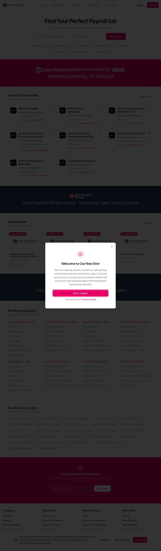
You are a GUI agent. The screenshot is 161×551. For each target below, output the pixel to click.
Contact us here (88, 299)
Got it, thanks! (80, 293)
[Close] (112, 246)
